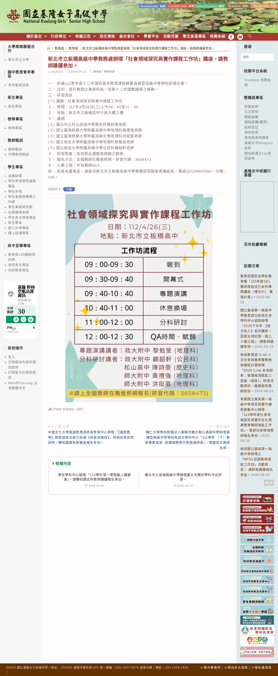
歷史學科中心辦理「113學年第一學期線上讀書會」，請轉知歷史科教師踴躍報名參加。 (94, 477)
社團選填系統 (18, 212)
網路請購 (251, 117)
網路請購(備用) (256, 122)
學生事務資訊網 (20, 207)
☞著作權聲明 (210, 667)
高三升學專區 (18, 228)
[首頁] (48, 48)
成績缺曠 (15, 176)
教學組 (98, 71)
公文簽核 (251, 111)
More (269, 482)
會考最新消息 (18, 85)
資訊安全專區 (18, 265)
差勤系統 (251, 106)
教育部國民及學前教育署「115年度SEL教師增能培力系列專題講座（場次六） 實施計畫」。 (256, 286)
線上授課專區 (18, 233)
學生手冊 (15, 191)
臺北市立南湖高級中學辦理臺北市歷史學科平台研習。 (183, 477)
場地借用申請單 (256, 137)
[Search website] (250, 36)
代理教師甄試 (18, 154)
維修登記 (251, 127)
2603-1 (54, 189)
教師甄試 (15, 149)
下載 (69, 189)
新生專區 (15, 106)
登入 (11, 357)
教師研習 (109, 71)
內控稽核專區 (18, 270)
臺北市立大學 (18, 59)
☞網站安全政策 (236, 667)
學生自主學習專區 (22, 217)
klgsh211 (58, 71)
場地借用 (251, 132)
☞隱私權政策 (262, 667)
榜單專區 (15, 128)
